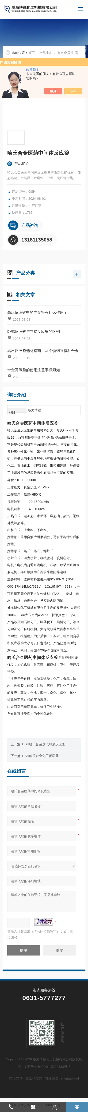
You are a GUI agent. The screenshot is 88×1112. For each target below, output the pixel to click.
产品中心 (46, 53)
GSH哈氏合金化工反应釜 (40, 756)
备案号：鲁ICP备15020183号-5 (47, 1067)
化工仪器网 (34, 1078)
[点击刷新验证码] (43, 922)
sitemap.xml (70, 1078)
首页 (31, 53)
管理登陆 (51, 1078)
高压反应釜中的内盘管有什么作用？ (37, 312)
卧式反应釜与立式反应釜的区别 (33, 332)
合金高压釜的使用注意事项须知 (33, 370)
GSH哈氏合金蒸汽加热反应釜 (43, 744)
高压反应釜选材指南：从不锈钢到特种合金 (43, 351)
